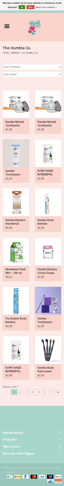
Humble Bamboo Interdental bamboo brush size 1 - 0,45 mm (16, 222)
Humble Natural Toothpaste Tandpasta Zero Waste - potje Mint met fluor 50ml (47, 123)
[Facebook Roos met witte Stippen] (29, 417)
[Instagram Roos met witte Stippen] (35, 417)
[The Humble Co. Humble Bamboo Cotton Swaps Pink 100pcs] (48, 251)
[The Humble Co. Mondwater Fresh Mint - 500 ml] (16, 251)
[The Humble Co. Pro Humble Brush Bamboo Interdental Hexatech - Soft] (16, 301)
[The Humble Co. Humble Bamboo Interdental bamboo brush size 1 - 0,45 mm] (16, 202)
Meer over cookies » (46, 7)
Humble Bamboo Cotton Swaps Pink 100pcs (47, 271)
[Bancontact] (9, 476)
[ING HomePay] (57, 481)
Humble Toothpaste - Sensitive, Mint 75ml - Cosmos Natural (15, 172)
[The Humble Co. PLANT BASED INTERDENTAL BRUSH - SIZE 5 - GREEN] (48, 153)
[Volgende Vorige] (58, 392)
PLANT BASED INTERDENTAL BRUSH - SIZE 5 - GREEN (47, 172)
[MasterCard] (33, 476)
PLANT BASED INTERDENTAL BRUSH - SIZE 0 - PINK (15, 369)
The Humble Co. (29, 53)
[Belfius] (57, 476)
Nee (30, 7)
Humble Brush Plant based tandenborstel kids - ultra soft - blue (47, 369)
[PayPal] (25, 476)
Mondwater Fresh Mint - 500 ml (16, 271)
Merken (15, 53)
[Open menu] (7, 26)
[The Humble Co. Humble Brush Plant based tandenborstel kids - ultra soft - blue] (48, 350)
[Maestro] (50, 476)
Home (6, 53)
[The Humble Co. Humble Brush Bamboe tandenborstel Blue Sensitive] (48, 202)
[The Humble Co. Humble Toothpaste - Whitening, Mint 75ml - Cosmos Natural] (48, 301)
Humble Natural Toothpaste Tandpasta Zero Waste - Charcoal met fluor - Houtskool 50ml (16, 123)
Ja (22, 7)
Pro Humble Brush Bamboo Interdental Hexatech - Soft (16, 320)
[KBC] (50, 481)
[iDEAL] (17, 476)
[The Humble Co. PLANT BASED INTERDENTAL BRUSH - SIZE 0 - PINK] (16, 350)
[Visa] (42, 476)
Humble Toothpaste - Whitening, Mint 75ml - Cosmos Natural (47, 320)
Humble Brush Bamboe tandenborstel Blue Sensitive (46, 222)
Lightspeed (8, 472)
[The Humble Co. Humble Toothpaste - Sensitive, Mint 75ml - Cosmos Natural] (16, 153)
